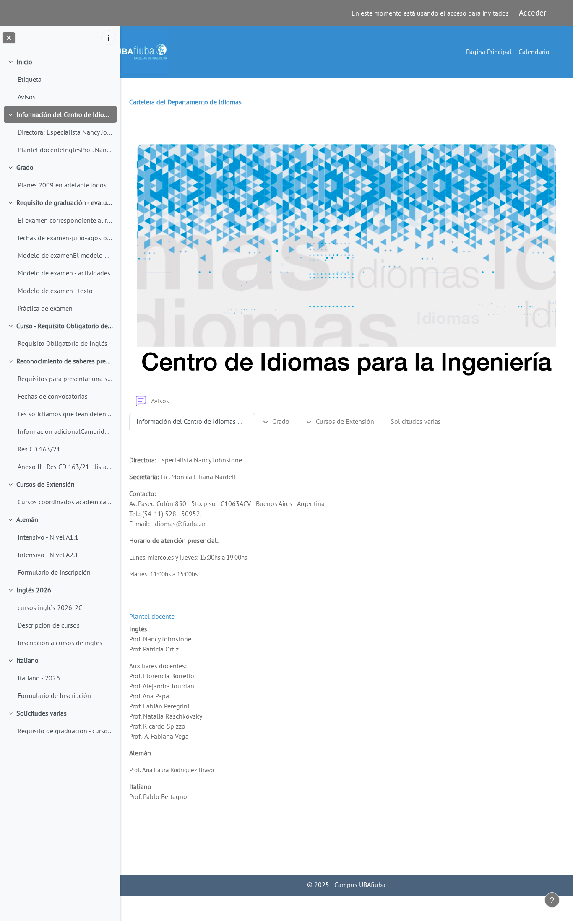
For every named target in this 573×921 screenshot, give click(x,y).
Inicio (24, 61)
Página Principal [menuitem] (489, 51)
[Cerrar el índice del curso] (9, 38)
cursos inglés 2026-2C (50, 607)
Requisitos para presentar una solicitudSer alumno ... (65, 378)
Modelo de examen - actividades (64, 273)
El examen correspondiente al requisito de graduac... (65, 220)
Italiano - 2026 (39, 678)
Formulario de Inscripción (54, 695)
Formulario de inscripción (54, 572)
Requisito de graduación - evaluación (64, 202)
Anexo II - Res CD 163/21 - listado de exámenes (65, 466)
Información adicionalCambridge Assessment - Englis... (65, 431)
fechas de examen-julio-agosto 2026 (65, 237)
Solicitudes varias (41, 713)
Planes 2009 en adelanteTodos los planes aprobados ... (65, 185)
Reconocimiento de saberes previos (64, 361)
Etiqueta (30, 79)
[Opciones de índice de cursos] (108, 37)
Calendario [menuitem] (534, 51)
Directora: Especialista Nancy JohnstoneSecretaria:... (65, 132)
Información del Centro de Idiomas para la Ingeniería (64, 114)
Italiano (27, 660)
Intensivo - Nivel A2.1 (48, 554)
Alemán (27, 519)
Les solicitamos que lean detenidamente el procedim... (65, 414)
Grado (25, 167)
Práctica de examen (45, 308)
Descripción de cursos (49, 625)
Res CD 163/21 (39, 449)
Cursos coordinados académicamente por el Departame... (65, 502)
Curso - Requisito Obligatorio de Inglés (64, 326)
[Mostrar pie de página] (552, 900)
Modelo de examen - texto (55, 290)
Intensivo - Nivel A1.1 (49, 537)
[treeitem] (60, 79)
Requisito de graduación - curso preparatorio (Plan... (65, 730)
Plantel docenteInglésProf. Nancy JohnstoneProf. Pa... (65, 149)
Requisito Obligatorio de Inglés (62, 343)
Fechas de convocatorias (53, 396)
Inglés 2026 (33, 590)
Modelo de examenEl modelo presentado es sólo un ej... (65, 255)
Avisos (27, 97)
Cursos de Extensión (45, 484)
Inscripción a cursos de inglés (60, 642)
